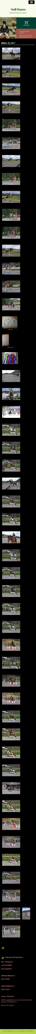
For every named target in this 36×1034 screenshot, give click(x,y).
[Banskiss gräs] (10, 340)
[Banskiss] (10, 322)
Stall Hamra (18, 9)
